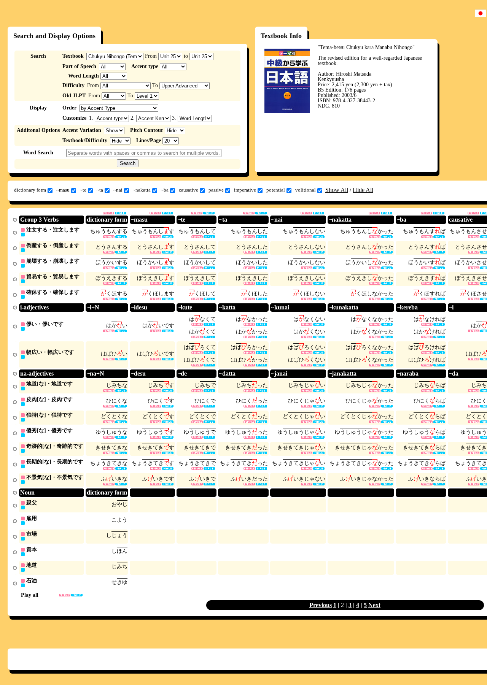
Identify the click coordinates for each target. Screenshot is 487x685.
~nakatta (142, 190)
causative (188, 190)
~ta (100, 190)
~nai (118, 190)
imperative (245, 190)
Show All (336, 190)
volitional (305, 190)
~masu (63, 190)
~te (83, 190)
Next (374, 605)
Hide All (363, 190)
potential (275, 190)
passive (216, 190)
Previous (320, 605)
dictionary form (30, 190)
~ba (165, 190)
